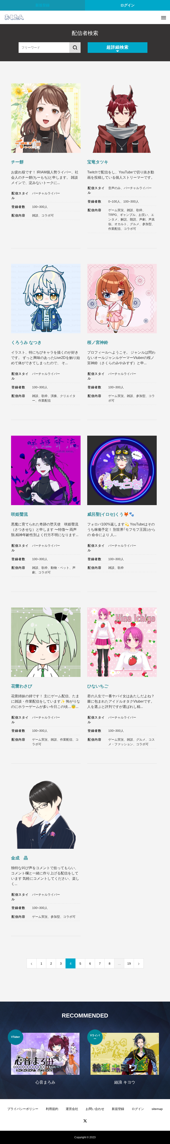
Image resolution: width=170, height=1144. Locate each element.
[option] (45, 1059)
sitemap (157, 1109)
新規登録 (42, 5)
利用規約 (52, 1109)
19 (129, 963)
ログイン (127, 5)
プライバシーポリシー (22, 1109)
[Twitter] (85, 1121)
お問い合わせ (95, 1109)
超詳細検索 (117, 47)
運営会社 (72, 1109)
